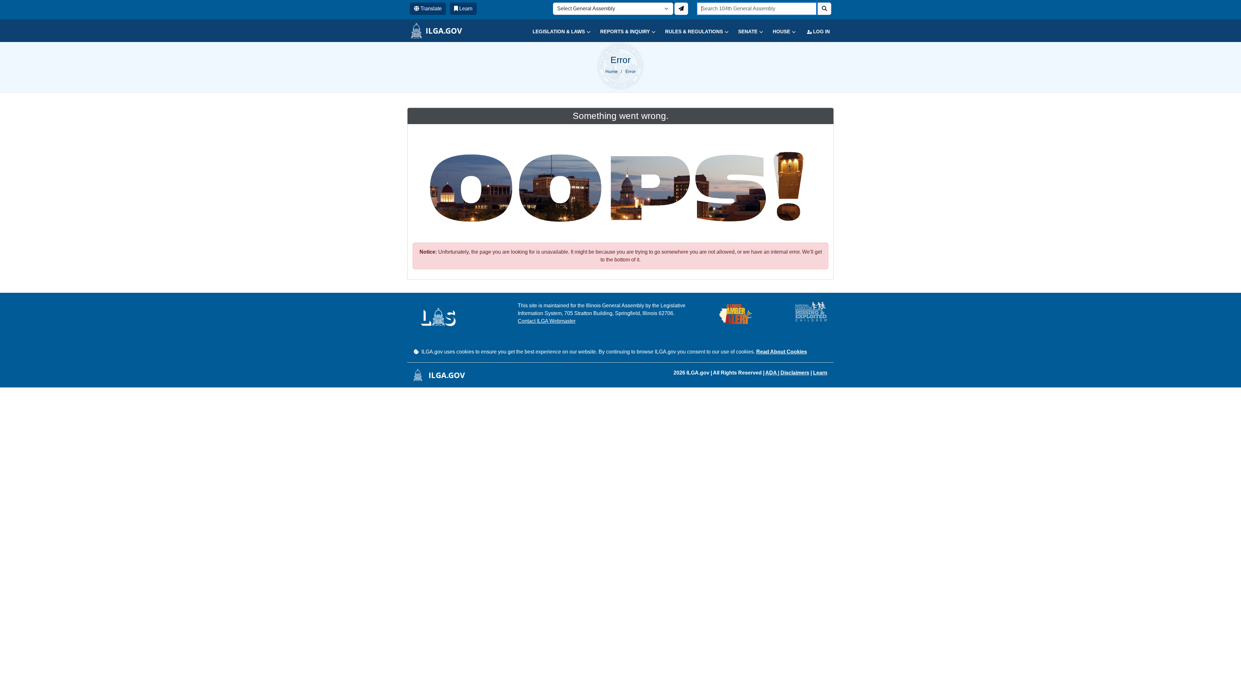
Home (611, 71)
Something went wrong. (621, 116)
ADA (771, 372)
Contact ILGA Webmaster (547, 321)
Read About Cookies (781, 351)
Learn (820, 372)
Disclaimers (794, 372)
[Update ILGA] (681, 9)
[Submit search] (824, 9)
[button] (556, 32)
